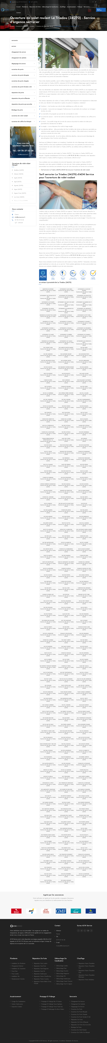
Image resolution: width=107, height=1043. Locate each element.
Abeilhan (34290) (19, 170)
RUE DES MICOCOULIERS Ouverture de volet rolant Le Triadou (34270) (48, 544)
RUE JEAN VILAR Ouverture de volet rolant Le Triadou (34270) (48, 817)
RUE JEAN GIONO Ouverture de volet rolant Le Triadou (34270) (66, 518)
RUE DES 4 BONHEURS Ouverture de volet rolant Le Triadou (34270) (48, 635)
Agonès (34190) (18, 185)
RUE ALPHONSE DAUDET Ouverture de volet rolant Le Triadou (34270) (66, 355)
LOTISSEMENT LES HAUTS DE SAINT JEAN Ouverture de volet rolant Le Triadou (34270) (66, 303)
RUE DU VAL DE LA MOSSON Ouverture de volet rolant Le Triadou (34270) (66, 680)
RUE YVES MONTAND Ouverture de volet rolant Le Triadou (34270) (66, 622)
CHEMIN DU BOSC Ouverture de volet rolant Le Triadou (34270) (48, 381)
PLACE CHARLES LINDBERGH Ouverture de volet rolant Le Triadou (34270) (84, 693)
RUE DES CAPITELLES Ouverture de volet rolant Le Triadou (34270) (66, 739)
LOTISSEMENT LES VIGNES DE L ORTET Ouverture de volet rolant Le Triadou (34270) (84, 342)
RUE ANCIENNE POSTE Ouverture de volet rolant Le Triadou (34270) (84, 355)
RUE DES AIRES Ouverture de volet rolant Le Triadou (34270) (84, 349)
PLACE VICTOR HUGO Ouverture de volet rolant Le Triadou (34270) (66, 687)
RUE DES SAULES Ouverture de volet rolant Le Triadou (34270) (84, 648)
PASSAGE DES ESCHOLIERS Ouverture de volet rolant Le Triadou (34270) (66, 453)
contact (18, 12)
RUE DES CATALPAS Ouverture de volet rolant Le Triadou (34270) (66, 401)
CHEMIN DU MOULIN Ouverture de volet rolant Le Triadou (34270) (66, 570)
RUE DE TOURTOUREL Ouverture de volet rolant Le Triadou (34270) (48, 674)
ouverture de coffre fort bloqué (21, 121)
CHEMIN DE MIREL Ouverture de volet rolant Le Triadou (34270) (84, 557)
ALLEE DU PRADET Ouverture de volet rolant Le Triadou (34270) (48, 628)
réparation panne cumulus (41, 979)
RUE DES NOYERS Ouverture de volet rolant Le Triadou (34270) (66, 576)
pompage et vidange (47, 996)
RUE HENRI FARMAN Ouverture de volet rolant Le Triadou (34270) (48, 830)
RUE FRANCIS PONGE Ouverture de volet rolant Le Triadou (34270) (84, 810)
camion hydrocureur (17, 1004)
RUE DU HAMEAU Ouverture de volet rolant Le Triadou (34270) (48, 505)
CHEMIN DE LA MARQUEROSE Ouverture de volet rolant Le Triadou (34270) (66, 550)
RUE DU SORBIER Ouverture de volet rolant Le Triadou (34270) (48, 661)
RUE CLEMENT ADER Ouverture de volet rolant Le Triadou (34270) (48, 349)
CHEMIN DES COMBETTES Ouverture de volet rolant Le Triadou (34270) (48, 420)
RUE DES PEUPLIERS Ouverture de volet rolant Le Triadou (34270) (48, 609)
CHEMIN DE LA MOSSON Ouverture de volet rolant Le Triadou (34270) (84, 563)
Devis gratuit (99, 10)
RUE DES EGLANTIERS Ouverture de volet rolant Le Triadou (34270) (84, 446)
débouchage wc (61, 976)
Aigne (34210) (18, 189)
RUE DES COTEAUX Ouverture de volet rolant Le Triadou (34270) (66, 427)
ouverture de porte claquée (20, 81)
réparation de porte (18, 92)
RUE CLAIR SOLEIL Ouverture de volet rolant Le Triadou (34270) (66, 414)
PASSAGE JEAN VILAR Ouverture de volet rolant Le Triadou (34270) (84, 817)
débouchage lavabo (62, 966)
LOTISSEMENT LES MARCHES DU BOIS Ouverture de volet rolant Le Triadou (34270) (66, 310)
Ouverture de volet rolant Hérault (44, 26)
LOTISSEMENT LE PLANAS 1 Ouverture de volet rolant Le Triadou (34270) (66, 323)
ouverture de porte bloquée (20, 75)
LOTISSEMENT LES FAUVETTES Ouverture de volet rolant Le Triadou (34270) (84, 297)
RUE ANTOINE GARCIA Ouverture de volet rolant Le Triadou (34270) (66, 362)
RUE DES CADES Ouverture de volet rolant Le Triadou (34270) (84, 388)
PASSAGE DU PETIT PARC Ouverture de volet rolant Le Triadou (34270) (84, 596)
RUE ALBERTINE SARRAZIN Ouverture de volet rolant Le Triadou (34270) (48, 810)
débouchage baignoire (62, 973)
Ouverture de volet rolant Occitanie (25, 26)
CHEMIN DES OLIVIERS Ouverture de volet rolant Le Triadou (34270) (66, 583)
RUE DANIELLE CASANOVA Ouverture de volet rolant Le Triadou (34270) (84, 791)
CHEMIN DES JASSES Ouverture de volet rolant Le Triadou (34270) (66, 511)
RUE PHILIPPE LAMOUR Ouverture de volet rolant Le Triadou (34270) (84, 823)
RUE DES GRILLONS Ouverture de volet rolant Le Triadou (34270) (66, 765)
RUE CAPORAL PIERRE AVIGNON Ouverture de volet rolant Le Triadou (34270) (66, 394)
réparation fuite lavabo (40, 963)
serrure (14, 46)
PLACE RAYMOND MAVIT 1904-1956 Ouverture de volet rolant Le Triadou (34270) (48, 745)
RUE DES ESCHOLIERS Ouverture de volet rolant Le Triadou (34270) (48, 459)
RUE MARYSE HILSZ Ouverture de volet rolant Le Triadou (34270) (66, 849)
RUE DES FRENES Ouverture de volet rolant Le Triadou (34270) (84, 466)
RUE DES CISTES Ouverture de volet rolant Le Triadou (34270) (48, 875)
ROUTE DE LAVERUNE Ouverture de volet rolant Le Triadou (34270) (48, 531)
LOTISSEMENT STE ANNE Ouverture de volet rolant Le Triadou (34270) (48, 336)
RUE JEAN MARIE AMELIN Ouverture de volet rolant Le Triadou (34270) (48, 856)
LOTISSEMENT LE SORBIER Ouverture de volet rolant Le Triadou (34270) (66, 336)
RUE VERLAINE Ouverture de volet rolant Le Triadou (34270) (48, 687)
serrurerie (87, 7)
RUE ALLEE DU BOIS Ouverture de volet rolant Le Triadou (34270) (84, 375)
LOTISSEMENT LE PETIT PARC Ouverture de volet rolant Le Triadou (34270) (84, 316)
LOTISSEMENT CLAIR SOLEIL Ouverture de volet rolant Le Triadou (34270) (66, 290)
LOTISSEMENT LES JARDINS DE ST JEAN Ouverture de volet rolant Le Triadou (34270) (84, 303)
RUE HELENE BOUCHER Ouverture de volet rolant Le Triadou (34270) (48, 719)
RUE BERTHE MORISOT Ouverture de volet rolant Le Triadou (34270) (66, 797)
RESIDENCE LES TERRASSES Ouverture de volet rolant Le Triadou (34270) (48, 342)
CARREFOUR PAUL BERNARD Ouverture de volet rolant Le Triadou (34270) (84, 589)
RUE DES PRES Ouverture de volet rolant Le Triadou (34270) (66, 628)
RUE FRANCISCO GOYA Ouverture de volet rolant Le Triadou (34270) (66, 810)
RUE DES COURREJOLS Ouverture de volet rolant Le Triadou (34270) (84, 433)
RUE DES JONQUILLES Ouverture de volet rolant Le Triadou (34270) (84, 518)
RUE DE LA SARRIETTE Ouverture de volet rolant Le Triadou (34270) (84, 752)
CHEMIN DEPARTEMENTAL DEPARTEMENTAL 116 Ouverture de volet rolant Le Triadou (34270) (48, 440)
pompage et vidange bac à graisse (51, 1001)
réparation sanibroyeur (40, 974)
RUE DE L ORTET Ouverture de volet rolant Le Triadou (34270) (84, 700)
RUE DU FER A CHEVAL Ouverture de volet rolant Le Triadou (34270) (84, 869)
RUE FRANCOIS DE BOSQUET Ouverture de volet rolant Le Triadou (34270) (66, 856)
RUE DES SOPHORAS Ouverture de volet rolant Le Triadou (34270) (84, 654)
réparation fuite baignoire (41, 968)
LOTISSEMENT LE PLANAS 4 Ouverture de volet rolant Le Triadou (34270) (66, 329)
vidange (79, 7)
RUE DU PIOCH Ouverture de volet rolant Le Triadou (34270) (84, 609)
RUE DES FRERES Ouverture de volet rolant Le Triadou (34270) (48, 472)
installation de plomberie (18, 963)
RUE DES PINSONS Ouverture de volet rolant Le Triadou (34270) (48, 615)
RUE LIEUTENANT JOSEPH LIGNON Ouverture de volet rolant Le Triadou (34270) (84, 531)
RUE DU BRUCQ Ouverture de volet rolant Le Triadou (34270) (48, 388)
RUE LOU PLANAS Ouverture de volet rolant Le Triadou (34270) (66, 537)
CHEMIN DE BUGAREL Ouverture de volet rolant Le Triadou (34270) (66, 388)
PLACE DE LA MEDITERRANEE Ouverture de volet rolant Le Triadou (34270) (48, 849)
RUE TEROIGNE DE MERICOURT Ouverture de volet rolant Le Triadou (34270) (66, 784)
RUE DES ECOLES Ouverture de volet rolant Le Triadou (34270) (48, 446)
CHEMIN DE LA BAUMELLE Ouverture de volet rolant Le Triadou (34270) (84, 856)
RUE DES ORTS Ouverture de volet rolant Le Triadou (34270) (48, 589)
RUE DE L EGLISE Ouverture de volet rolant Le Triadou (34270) (48, 453)
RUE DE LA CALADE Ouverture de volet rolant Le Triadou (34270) (84, 394)
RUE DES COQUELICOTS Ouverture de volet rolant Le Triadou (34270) (84, 862)
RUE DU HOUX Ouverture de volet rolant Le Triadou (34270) (84, 830)
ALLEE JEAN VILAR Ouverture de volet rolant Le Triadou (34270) (48, 823)
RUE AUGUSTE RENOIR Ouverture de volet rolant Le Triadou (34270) (84, 745)
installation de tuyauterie (18, 968)
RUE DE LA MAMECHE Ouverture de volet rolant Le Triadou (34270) (66, 544)
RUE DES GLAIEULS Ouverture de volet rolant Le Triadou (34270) (66, 485)
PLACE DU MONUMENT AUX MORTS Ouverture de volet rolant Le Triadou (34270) (66, 563)
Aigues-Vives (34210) (20, 193)
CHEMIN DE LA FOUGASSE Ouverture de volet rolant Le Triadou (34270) (84, 765)
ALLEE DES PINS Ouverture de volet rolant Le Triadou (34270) (66, 615)
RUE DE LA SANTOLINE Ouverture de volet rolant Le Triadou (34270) (84, 875)
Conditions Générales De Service (68, 1041)
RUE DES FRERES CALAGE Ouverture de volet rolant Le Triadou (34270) (84, 713)
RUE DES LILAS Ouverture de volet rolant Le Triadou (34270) (48, 537)
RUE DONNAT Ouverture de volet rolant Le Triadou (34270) (84, 440)
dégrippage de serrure (19, 64)
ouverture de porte (17, 69)
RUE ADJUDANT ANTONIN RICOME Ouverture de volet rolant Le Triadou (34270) (66, 368)
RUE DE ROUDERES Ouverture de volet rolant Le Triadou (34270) (48, 648)
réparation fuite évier (40, 966)
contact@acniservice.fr (62, 946)
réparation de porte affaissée (21, 98)
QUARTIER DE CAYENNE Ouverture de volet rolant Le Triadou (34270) (48, 290)
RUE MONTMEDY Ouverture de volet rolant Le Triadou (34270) (48, 583)
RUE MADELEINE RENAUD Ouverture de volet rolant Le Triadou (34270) (66, 830)
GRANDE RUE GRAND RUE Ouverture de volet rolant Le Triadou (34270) (66, 492)
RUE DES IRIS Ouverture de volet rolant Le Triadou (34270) (84, 505)
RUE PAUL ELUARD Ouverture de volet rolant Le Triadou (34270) (66, 804)
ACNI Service (43, 1041)
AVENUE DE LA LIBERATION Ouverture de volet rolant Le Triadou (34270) (66, 531)
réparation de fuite (35, 7)
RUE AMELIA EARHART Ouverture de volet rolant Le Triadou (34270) (66, 882)
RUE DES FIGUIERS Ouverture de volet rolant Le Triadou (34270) (48, 492)
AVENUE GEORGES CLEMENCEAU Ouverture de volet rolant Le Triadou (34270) (48, 485)
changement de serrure (19, 52)
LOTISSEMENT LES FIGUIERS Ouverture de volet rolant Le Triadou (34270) (48, 303)
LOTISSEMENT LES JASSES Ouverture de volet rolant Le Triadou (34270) (48, 310)
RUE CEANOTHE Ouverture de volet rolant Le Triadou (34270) (48, 869)
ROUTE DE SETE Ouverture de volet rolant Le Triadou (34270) (48, 654)
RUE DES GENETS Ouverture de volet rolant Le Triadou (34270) (84, 479)
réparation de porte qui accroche (22, 104)
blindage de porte (17, 110)
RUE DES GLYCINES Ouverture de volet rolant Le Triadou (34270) (84, 485)
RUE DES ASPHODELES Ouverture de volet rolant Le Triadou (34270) (66, 752)
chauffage (63, 7)
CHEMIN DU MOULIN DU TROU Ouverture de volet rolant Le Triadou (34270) (84, 570)
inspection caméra (17, 1007)
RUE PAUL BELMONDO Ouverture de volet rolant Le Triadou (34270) (66, 602)
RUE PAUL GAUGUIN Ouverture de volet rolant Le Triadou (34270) (66, 745)
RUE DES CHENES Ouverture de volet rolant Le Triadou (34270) (66, 407)
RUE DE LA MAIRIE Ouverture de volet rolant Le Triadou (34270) (84, 544)
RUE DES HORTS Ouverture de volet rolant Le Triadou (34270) (84, 498)
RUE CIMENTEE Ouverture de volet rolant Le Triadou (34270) (48, 414)
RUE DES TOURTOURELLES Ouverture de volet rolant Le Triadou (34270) (66, 674)
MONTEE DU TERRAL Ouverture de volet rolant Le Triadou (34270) (48, 771)
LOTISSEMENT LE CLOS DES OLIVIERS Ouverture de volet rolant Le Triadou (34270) (84, 290)
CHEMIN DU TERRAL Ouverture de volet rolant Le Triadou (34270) (66, 667)
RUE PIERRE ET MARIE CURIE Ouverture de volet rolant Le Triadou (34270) (48, 732)
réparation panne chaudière (87, 963)
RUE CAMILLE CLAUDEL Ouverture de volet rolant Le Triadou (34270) (84, 797)
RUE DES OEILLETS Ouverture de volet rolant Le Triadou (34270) (84, 836)
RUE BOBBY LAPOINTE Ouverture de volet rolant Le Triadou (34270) (84, 758)
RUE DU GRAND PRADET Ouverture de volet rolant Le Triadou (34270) (84, 492)
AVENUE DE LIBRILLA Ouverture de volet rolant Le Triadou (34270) (48, 778)
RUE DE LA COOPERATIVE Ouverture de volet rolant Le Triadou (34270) (48, 427)
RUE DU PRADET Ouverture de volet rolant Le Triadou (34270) (84, 622)
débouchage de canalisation (50, 7)
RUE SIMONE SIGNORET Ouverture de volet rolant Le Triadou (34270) (48, 804)
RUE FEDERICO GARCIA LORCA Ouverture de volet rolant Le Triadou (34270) (48, 836)
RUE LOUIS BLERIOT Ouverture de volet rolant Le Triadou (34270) (48, 700)
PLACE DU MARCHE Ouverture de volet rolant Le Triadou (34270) (48, 557)
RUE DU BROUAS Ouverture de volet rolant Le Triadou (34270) (66, 381)
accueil (18, 7)
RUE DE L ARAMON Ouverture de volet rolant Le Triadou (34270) (66, 706)
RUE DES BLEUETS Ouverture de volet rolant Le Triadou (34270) (66, 375)
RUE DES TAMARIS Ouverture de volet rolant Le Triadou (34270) (84, 661)
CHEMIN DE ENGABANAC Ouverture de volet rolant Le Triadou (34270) (84, 453)
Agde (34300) (18, 178)
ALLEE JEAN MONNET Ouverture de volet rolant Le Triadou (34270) (84, 706)
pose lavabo (15, 974)
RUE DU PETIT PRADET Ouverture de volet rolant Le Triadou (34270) (84, 602)
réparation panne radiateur (86, 980)
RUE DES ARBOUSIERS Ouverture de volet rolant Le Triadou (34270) (84, 362)
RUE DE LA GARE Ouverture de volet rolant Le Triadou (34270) (84, 472)
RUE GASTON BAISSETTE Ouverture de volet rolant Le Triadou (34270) (48, 765)
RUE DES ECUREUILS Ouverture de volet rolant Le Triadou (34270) (66, 869)
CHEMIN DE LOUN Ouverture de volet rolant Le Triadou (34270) (84, 537)
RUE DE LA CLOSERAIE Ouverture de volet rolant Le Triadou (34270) (66, 771)
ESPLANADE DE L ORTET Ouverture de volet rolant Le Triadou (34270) (48, 784)
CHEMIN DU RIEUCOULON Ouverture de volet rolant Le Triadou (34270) (66, 635)
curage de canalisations (18, 1001)
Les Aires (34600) (19, 197)
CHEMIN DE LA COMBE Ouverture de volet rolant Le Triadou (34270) (66, 420)
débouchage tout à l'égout (64, 984)
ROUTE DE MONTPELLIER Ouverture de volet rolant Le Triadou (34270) (48, 563)
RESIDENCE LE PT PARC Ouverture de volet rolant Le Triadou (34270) (48, 323)
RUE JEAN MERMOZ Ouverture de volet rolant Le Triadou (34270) (48, 518)
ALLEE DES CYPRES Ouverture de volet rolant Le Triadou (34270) (66, 440)
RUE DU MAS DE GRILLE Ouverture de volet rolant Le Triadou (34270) (48, 726)
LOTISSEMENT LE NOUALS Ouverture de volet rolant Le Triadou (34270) (66, 316)
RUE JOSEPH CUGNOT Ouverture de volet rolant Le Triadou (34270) (66, 823)
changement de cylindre (19, 58)
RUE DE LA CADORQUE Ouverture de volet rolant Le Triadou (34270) (48, 394)
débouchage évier (61, 968)
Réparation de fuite (39, 958)
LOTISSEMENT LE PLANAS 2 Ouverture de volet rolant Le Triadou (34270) (84, 323)
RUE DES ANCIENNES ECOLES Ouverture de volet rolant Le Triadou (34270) (48, 362)
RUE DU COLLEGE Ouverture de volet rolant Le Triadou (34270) (84, 420)
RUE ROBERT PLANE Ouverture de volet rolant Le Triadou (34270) (48, 862)
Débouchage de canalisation (61, 959)
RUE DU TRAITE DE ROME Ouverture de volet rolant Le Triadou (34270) (48, 713)
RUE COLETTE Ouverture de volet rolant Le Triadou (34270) (48, 797)
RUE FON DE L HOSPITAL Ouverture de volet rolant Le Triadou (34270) (84, 687)
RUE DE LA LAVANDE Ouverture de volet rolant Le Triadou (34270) (84, 524)
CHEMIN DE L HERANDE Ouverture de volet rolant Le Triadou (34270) (48, 498)
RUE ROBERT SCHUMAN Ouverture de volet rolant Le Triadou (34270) (66, 713)
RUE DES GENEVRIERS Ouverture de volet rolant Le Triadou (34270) (66, 479)
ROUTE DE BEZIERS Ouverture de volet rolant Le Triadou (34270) (48, 375)
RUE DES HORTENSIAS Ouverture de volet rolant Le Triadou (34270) (66, 498)
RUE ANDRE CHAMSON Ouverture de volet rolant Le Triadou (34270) (66, 862)
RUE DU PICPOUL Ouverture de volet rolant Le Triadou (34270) (48, 882)
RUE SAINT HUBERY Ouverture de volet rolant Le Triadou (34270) (66, 641)
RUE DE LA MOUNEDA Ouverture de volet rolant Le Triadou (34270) (48, 570)
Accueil (12, 26)
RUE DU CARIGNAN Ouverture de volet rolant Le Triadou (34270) (84, 732)
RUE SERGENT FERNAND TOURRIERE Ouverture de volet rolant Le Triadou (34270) (48, 667)
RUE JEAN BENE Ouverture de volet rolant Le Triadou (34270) (66, 719)
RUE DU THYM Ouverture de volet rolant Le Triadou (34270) (84, 849)
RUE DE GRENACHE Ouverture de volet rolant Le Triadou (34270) (48, 739)
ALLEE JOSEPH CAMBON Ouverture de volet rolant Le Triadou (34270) (84, 778)
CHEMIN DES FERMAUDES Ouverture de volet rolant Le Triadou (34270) (84, 459)
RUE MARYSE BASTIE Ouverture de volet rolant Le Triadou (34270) (48, 550)
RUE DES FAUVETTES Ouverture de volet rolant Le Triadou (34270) (66, 472)
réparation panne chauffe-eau (42, 976)
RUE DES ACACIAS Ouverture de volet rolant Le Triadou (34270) (48, 368)
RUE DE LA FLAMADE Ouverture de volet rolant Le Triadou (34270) (48, 466)
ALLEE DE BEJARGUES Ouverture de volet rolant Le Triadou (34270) (66, 758)
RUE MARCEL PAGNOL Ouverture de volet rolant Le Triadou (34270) (84, 576)
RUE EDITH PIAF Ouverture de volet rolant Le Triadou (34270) (66, 843)
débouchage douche (62, 971)
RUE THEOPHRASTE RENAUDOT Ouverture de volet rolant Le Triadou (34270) (84, 719)
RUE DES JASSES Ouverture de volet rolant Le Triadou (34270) (84, 511)
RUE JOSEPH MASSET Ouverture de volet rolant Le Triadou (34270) (48, 524)
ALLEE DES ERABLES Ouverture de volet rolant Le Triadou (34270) (66, 466)
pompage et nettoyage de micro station (52, 1009)
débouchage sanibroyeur (63, 979)
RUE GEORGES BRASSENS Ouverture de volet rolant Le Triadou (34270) (84, 804)
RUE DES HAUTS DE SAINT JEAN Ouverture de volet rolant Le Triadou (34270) (66, 505)
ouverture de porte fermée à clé (22, 87)
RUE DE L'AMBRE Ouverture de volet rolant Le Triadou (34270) (48, 843)
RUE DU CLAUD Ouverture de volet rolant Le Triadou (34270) (84, 414)
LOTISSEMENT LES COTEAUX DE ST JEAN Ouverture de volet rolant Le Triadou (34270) (48, 297)
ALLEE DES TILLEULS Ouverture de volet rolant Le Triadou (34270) (84, 667)
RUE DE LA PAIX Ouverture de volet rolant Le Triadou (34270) (66, 589)
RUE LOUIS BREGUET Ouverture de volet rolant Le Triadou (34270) (84, 843)
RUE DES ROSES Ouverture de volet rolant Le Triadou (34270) (84, 641)
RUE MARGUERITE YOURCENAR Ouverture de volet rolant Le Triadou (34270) (48, 791)
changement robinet (17, 966)
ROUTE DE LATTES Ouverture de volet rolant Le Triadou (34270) (66, 524)
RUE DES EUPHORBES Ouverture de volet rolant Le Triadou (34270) (66, 875)
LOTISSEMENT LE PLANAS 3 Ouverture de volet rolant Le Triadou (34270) (48, 329)
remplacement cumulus (18, 979)
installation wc (16, 976)
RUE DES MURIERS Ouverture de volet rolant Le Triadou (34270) (48, 576)
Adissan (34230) (18, 174)
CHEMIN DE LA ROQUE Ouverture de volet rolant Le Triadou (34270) (48, 641)
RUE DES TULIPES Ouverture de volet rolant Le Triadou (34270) (48, 680)
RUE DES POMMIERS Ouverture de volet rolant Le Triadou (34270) (84, 615)
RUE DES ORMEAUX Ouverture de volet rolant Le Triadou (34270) (84, 583)
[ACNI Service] (8, 9)
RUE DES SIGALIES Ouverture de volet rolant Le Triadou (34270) (84, 407)
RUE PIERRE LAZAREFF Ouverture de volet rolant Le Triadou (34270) (66, 726)
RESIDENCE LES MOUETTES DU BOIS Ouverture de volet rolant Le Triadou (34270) (48, 316)
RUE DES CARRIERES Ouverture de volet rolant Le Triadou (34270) (48, 401)
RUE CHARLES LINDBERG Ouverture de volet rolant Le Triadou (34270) (48, 706)
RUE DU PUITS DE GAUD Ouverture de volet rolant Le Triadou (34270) (84, 739)
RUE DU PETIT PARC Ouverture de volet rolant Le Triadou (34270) (48, 602)
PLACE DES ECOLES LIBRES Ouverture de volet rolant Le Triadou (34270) (66, 446)
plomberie (25, 7)
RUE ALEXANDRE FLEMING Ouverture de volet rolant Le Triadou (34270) (84, 726)
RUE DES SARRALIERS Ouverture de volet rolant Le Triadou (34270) (48, 693)
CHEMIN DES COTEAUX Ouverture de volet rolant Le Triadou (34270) (84, 427)
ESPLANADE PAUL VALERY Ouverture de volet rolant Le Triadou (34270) (66, 817)
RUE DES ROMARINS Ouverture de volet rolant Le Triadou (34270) (84, 635)
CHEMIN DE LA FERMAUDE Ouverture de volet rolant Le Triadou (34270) (84, 784)
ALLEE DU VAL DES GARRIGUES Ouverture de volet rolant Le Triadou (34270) (84, 680)
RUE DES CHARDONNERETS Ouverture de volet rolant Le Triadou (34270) (84, 401)
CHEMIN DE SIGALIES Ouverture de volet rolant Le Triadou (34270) (66, 654)
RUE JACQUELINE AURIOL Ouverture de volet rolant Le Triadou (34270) (66, 700)
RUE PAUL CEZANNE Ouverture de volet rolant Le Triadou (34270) (48, 752)
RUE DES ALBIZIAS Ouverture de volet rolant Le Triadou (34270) (84, 368)
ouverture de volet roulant (20, 116)
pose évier (15, 971)
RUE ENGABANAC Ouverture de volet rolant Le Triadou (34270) (48, 758)
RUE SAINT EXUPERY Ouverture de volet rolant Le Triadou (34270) (66, 648)
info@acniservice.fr (23, 154)
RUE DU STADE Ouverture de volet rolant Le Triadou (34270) (66, 661)
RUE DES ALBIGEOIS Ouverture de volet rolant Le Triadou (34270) (48, 355)
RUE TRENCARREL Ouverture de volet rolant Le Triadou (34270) (66, 778)
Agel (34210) (17, 182)
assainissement (71, 7)
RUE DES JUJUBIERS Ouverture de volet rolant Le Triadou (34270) (48, 511)
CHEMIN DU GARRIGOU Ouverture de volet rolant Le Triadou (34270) (48, 479)
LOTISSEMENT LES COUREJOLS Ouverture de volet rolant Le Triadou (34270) (66, 297)
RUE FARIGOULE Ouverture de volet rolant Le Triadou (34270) (66, 459)
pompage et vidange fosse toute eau (52, 1007)
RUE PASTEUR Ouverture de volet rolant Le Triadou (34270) (66, 596)
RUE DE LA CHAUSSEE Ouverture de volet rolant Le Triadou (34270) (48, 407)
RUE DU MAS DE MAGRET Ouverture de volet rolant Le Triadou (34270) (84, 550)
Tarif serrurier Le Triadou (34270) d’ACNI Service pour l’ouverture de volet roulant (65, 170)
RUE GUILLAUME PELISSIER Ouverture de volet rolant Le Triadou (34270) (66, 732)
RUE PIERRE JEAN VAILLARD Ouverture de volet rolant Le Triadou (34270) (48, 622)
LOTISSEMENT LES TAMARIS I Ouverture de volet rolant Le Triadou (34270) (84, 336)
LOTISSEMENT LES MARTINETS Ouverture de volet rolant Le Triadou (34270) (84, 310)
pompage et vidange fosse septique (51, 1004)
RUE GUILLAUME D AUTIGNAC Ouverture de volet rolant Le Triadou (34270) (84, 381)
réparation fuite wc (39, 971)
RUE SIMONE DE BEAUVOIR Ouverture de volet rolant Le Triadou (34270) (66, 791)
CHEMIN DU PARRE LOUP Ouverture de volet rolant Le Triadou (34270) (48, 596)
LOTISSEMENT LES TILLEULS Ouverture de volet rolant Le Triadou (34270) (66, 342)
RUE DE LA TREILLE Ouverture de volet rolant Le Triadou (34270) (84, 674)
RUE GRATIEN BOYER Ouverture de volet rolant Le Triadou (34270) (66, 836)
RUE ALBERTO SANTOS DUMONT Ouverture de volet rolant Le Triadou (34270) (66, 349)
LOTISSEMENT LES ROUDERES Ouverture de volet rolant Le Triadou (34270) (84, 329)
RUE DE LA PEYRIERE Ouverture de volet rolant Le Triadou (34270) (66, 609)
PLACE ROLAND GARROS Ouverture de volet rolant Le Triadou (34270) (66, 693)
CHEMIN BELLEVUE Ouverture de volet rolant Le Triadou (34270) (84, 771)
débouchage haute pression (64, 981)
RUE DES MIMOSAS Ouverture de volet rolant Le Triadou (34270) (66, 557)
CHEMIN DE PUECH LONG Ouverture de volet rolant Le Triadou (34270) (84, 628)
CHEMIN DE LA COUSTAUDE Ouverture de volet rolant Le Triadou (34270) (48, 433)
